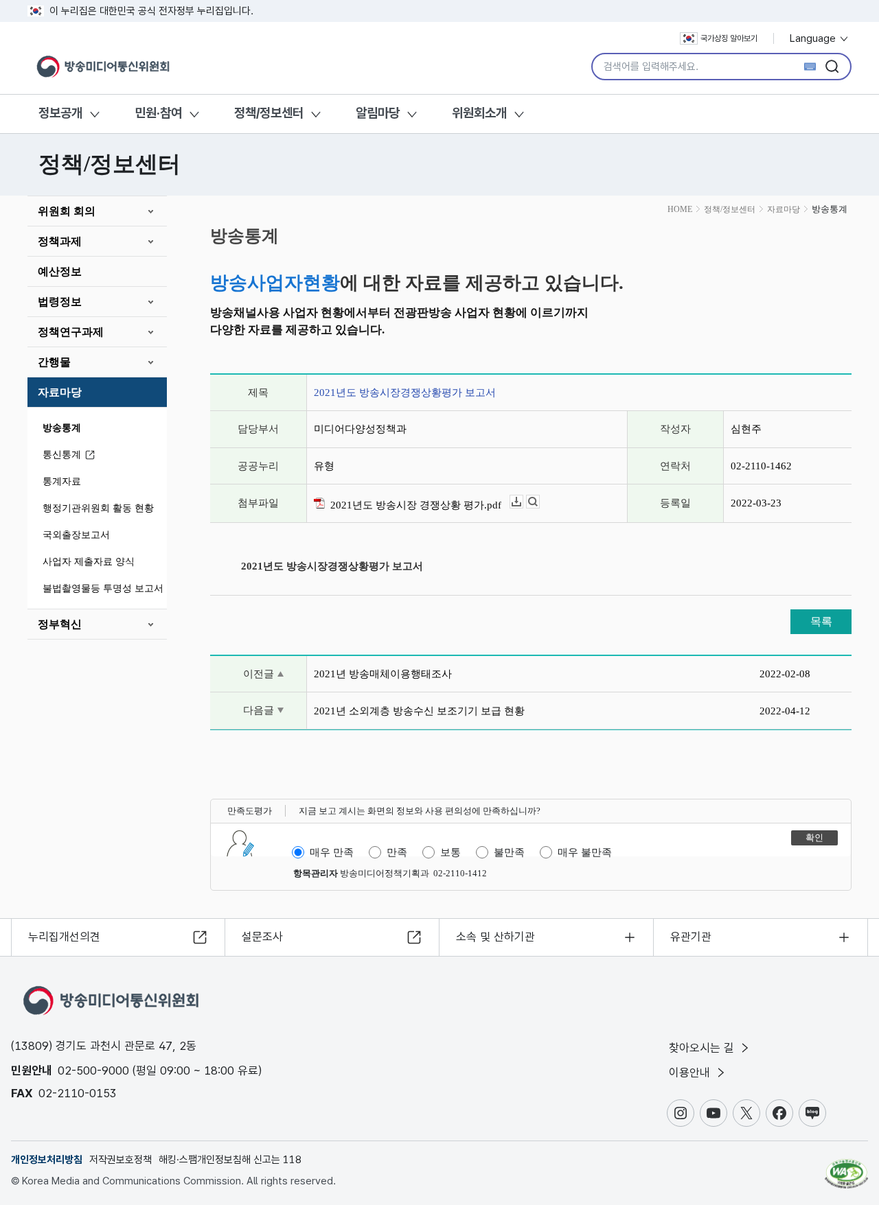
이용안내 (691, 1072)
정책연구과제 (71, 332)
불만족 (509, 852)
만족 (397, 852)
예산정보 (60, 271)
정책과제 (60, 241)
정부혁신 (60, 624)
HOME (679, 209)
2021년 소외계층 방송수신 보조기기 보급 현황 (419, 710)
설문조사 (262, 937)
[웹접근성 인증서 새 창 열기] (846, 1167)
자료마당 (60, 392)
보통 (450, 852)
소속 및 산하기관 (495, 937)
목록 (821, 621)
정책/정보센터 (269, 113)
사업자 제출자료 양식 (89, 562)
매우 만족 (332, 852)
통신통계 (62, 454)
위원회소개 (479, 113)
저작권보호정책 (120, 1160)
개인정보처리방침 (46, 1160)
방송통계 (62, 428)
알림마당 (378, 113)
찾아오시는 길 (703, 1048)
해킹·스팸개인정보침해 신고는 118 (230, 1160)
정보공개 (60, 113)
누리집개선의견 (64, 937)
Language (814, 38)
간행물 (54, 362)
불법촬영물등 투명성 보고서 (103, 588)
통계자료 (62, 481)
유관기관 (690, 937)
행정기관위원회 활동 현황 (98, 508)
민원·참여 (158, 113)
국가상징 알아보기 (728, 38)
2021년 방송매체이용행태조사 (383, 673)
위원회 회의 (66, 211)
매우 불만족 (585, 852)
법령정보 (60, 301)
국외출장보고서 (76, 535)
